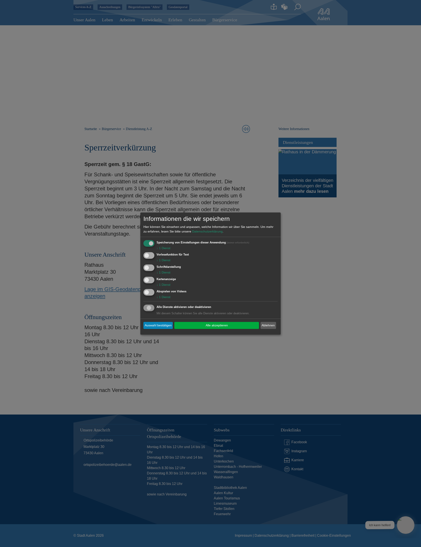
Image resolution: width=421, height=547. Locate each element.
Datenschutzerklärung (207, 231)
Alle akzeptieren (217, 325)
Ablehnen (268, 325)
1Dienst (163, 248)
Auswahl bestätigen (158, 325)
